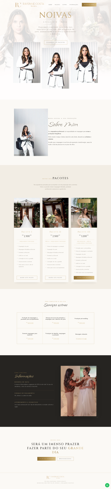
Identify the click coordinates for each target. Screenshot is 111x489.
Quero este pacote (27, 277)
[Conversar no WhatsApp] (107, 485)
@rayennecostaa (65, 458)
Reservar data (89, 4)
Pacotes (57, 4)
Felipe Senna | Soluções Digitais (62, 483)
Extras (65, 4)
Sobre (50, 4)
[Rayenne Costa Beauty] (30, 5)
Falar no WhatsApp (46, 458)
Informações (73, 4)
